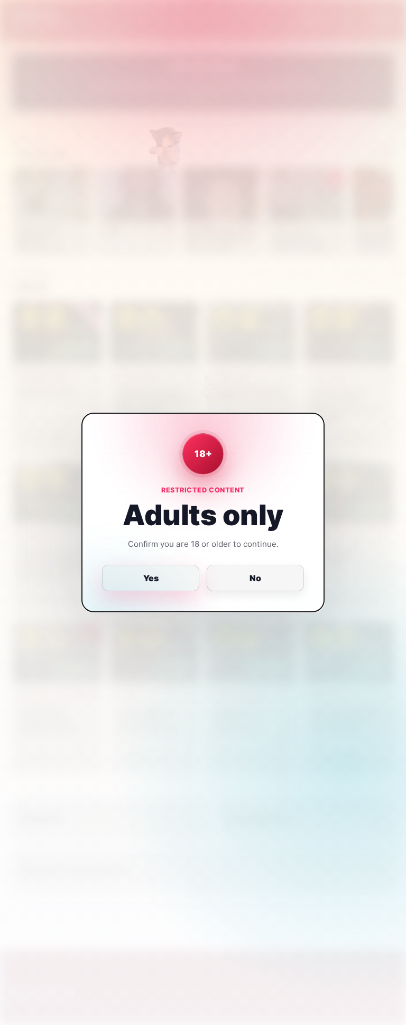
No (255, 578)
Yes (151, 578)
